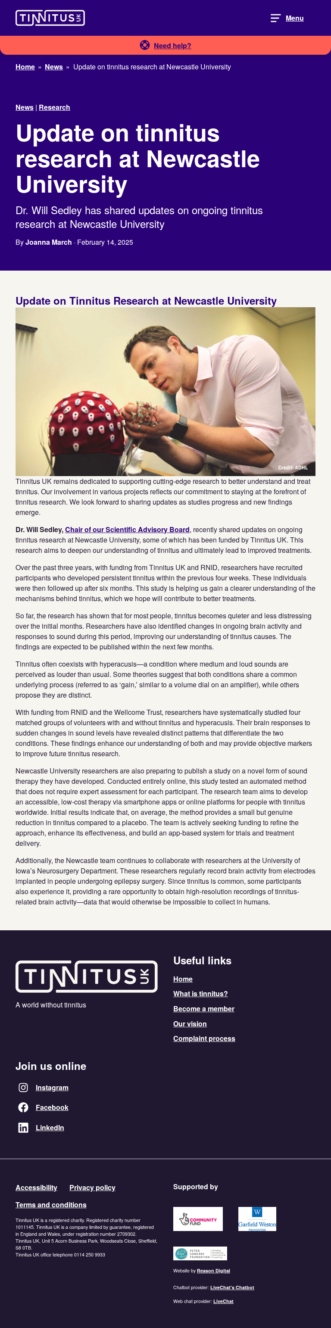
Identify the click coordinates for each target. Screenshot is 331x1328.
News (25, 107)
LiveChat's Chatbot (232, 1287)
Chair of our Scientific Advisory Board (127, 529)
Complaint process (204, 1038)
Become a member (203, 1008)
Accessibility (36, 1187)
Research (54, 107)
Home (183, 979)
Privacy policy (92, 1187)
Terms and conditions (51, 1205)
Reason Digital (213, 1270)
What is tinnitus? (200, 993)
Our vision (190, 1024)
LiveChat (223, 1301)
